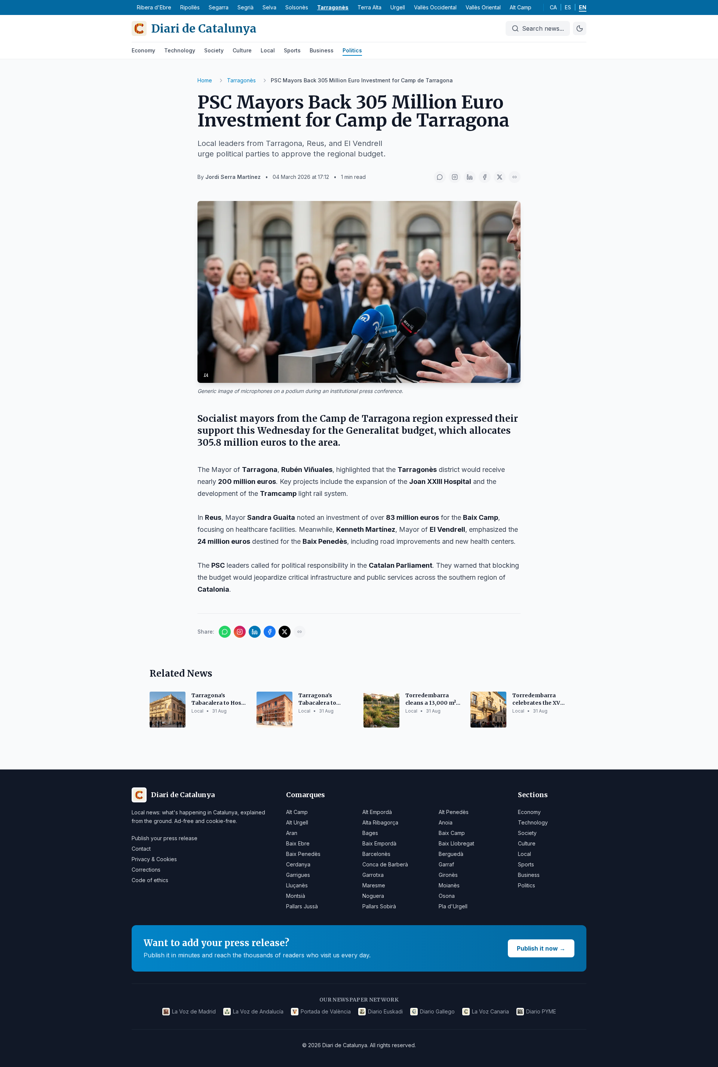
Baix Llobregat (456, 843)
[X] (500, 177)
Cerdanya (298, 864)
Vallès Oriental (483, 7)
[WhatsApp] (440, 177)
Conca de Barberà (385, 864)
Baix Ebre (298, 843)
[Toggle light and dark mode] (579, 28)
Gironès (448, 875)
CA (553, 7)
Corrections (146, 869)
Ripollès (190, 7)
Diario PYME (541, 1011)
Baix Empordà (379, 843)
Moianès (449, 885)
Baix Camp (452, 833)
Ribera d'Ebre (154, 7)
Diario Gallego (437, 1011)
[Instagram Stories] (455, 177)
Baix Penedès (303, 854)
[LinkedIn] (470, 177)
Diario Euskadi (385, 1011)
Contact (141, 848)
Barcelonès (376, 854)
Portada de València (326, 1011)
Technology (179, 50)
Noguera (373, 896)
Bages (370, 833)
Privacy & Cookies (154, 859)
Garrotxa (373, 875)
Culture (242, 50)
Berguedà (451, 854)
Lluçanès (297, 885)
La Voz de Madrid (194, 1011)
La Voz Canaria (490, 1011)
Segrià (245, 7)
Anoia (445, 822)
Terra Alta (369, 7)
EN (582, 7)
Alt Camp (520, 7)
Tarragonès (333, 7)
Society (214, 50)
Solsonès (296, 7)
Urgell (397, 7)
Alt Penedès (454, 812)
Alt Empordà (377, 812)
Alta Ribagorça (380, 822)
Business (322, 50)
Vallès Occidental (435, 7)
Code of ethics (150, 880)
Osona (447, 896)
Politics (352, 50)
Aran (291, 833)
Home (204, 80)
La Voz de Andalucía (258, 1011)
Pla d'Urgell (453, 906)
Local (268, 50)
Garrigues (298, 875)
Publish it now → (541, 948)
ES (568, 7)
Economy (143, 50)
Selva (269, 7)
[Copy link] (515, 177)
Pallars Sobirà (379, 906)
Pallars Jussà (302, 906)
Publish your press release (164, 838)
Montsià (295, 896)
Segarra (218, 7)
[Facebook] (485, 177)
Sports (292, 50)
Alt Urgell (297, 822)
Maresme (373, 885)
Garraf (446, 864)
